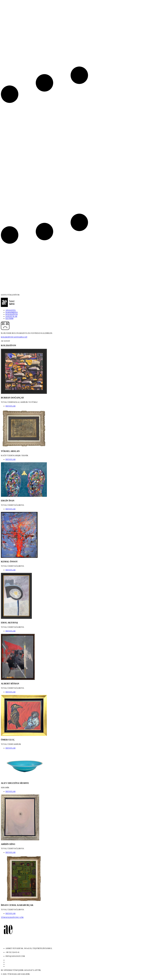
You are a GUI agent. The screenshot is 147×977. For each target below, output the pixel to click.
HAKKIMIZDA (12, 312)
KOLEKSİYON (12, 314)
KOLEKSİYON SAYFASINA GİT (14, 337)
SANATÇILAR (11, 316)
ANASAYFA (11, 310)
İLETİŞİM (9, 318)
